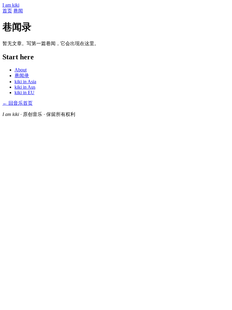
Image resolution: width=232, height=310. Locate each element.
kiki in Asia (25, 81)
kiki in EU (24, 92)
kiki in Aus (24, 87)
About (20, 69)
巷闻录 (21, 75)
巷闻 (18, 10)
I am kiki (10, 5)
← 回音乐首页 (17, 103)
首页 (7, 10)
